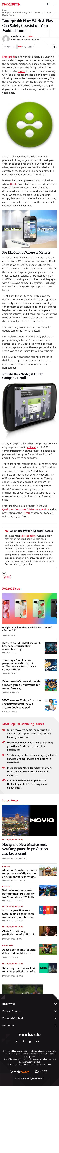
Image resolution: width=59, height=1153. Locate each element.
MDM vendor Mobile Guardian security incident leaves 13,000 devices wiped (22, 704)
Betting (6, 886)
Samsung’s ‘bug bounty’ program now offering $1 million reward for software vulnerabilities (19, 665)
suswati (6, 957)
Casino (6, 866)
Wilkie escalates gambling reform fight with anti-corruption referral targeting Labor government (29, 733)
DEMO (26, 513)
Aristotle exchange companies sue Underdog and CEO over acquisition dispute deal (27, 784)
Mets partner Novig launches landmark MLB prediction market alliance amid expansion (29, 771)
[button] (48, 3)
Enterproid (8, 56)
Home (4, 10)
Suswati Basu (9, 858)
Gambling (7, 945)
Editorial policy (27, 535)
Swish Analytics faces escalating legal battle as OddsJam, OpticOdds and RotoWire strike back (32, 759)
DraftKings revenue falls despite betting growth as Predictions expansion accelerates (30, 746)
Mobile (7, 577)
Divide (21, 71)
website (31, 447)
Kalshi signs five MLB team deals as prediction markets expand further (18, 914)
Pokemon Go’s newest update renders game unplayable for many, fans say (21, 685)
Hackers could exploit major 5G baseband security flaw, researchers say (21, 646)
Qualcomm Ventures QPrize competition (25, 509)
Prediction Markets (12, 840)
